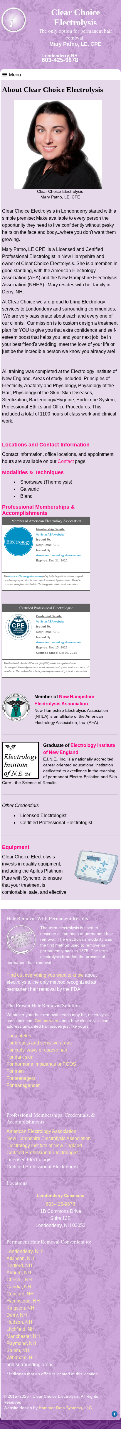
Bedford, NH (19, 1265)
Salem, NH (17, 1350)
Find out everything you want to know (45, 975)
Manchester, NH (23, 1336)
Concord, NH (20, 1293)
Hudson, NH (19, 1322)
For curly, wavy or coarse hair (36, 1049)
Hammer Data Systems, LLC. (66, 1407)
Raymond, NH (21, 1343)
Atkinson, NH (20, 1258)
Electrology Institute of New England (44, 1145)
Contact (66, 461)
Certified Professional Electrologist (42, 1152)
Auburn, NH (18, 1272)
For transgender (23, 1085)
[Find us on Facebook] (113, 1415)
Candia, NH (18, 1286)
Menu (14, 75)
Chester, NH (19, 1279)
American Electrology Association (41, 1131)
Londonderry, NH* (25, 1251)
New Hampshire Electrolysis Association (48, 1138)
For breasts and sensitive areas (39, 1042)
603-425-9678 (60, 60)
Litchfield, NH (20, 1329)
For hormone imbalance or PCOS (41, 1064)
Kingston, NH (20, 1307)
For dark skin (19, 1057)
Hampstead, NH (23, 1300)
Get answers (46, 1020)
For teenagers (21, 1078)
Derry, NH (16, 1315)
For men (15, 1071)
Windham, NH (21, 1357)
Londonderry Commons (60, 1195)
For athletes (18, 1035)
